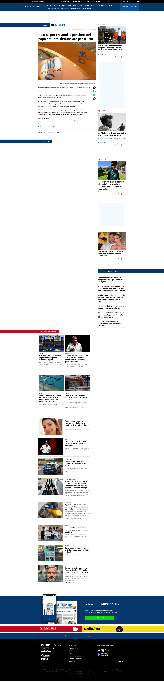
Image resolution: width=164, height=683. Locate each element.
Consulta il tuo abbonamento (47, 636)
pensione (50, 132)
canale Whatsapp (89, 84)
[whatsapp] (32, 1)
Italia (69, 5)
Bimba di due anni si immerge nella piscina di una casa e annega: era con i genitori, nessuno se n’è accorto (111, 298)
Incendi (89, 8)
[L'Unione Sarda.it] (35, 7)
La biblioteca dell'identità (86, 636)
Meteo (110, 5)
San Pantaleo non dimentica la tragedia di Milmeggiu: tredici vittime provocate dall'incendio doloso (110, 49)
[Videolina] (65, 1)
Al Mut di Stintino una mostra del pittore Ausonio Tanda (112, 134)
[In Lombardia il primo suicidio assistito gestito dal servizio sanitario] (50, 533)
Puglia (42, 127)
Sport (92, 5)
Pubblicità (71, 651)
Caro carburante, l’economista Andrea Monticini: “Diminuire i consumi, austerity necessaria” (76, 570)
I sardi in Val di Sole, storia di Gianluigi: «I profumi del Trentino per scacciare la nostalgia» (111, 185)
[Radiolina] (77, 1)
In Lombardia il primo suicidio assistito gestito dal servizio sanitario (76, 530)
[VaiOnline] (88, 1)
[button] (52, 25)
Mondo (74, 5)
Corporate (72, 661)
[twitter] (27, 1)
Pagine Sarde (117, 636)
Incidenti (73, 8)
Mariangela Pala (102, 142)
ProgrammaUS (51, 5)
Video (58, 5)
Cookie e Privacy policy (75, 645)
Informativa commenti (75, 658)
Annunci (97, 5)
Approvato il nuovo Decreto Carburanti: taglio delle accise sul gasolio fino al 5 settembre (76, 507)
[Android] (110, 655)
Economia (86, 5)
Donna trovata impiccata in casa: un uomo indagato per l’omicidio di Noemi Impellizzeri (111, 315)
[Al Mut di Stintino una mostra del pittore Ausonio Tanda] (112, 122)
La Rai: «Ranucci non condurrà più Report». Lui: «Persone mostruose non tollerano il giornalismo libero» (111, 288)
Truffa (57, 132)
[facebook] (29, 1)
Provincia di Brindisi (51, 127)
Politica (80, 5)
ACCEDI (136, 1)
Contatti (71, 653)
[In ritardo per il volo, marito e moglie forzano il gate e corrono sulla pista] (51, 343)
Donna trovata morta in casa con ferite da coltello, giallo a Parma (76, 463)
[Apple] (110, 650)
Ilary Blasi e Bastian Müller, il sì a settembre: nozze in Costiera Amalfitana (110, 254)
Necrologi (104, 5)
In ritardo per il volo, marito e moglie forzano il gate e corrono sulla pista (110, 280)
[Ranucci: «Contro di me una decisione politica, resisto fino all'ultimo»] (50, 446)
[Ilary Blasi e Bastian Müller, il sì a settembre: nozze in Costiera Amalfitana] (112, 241)
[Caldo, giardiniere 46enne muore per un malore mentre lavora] (77, 383)
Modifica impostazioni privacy (77, 656)
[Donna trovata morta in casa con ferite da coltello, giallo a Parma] (50, 466)
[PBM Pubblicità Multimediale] (98, 1)
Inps (44, 132)
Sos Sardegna (65, 8)
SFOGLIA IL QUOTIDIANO (129, 7)
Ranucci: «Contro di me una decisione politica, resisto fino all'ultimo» (109, 324)
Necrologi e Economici (75, 648)
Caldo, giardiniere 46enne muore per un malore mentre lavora (111, 307)
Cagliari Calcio (81, 8)
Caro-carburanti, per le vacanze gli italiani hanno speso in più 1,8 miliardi (77, 550)
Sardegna (64, 5)
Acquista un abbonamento (67, 636)
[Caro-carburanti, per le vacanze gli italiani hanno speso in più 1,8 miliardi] (50, 553)
